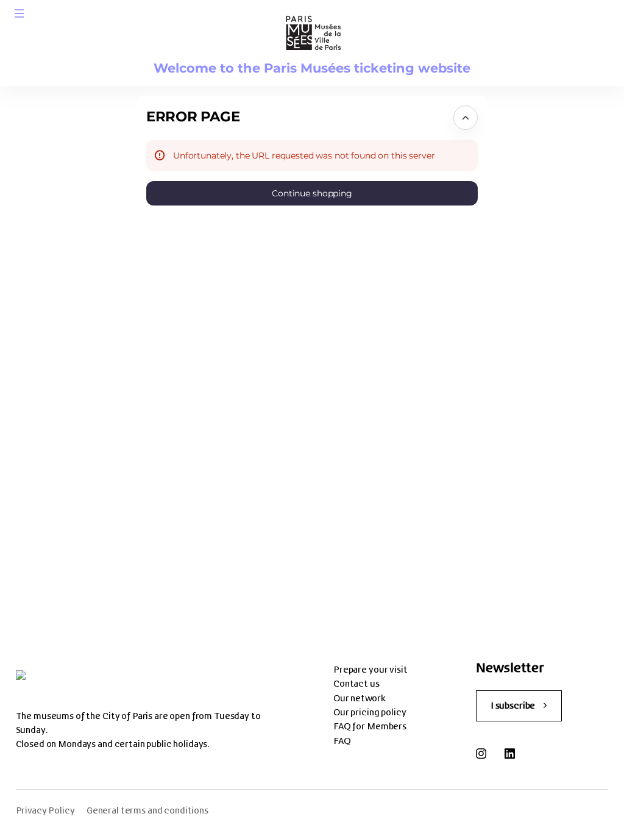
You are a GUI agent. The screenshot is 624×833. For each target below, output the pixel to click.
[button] (19, 13)
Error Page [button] (192, 116)
